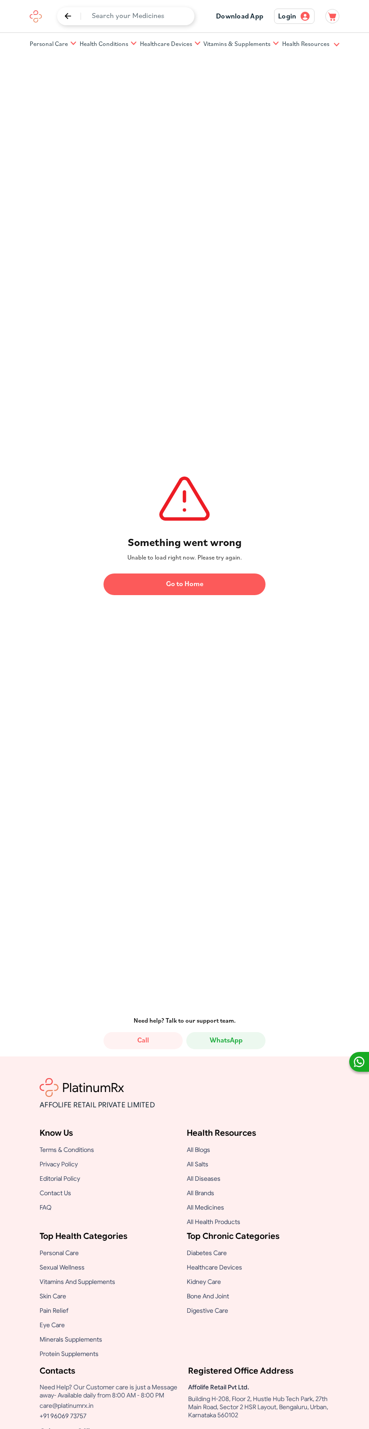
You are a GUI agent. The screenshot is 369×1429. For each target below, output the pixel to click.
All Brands (200, 1193)
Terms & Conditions (67, 1150)
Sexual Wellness (62, 1267)
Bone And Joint (208, 1296)
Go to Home (184, 584)
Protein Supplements (69, 1354)
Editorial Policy (60, 1178)
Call (143, 1040)
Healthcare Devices (166, 44)
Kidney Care (204, 1282)
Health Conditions (104, 44)
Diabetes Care (207, 1253)
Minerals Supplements (71, 1339)
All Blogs (198, 1150)
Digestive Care (207, 1310)
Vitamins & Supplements (236, 44)
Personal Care (49, 44)
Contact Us (55, 1193)
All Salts (197, 1164)
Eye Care (52, 1325)
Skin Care (53, 1296)
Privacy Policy (59, 1164)
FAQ (46, 1207)
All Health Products (213, 1222)
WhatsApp (226, 1040)
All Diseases (203, 1178)
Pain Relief (54, 1310)
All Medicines (205, 1207)
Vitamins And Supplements (77, 1282)
